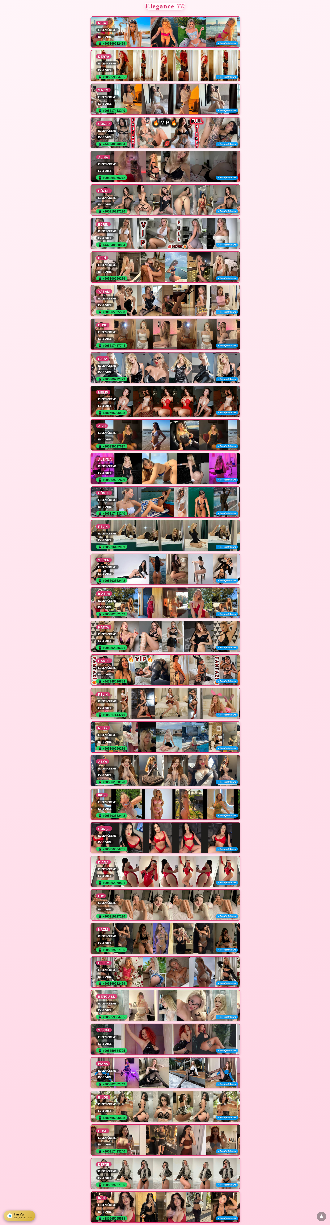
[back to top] (321, 1216)
